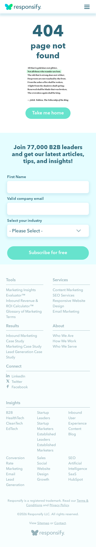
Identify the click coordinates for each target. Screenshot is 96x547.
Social (42, 463)
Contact (60, 523)
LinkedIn (18, 376)
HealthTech (15, 418)
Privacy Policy (59, 505)
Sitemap (43, 523)
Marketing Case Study (24, 346)
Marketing (14, 468)
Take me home (48, 113)
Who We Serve (65, 346)
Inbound (75, 412)
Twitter (16, 381)
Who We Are (63, 335)
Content (74, 428)
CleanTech (14, 423)
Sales (41, 457)
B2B (9, 412)
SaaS (72, 474)
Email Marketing (66, 311)
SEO (72, 457)
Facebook (19, 387)
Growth (43, 479)
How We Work (64, 341)
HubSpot (75, 479)
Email (10, 474)
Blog (72, 434)
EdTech (12, 428)
